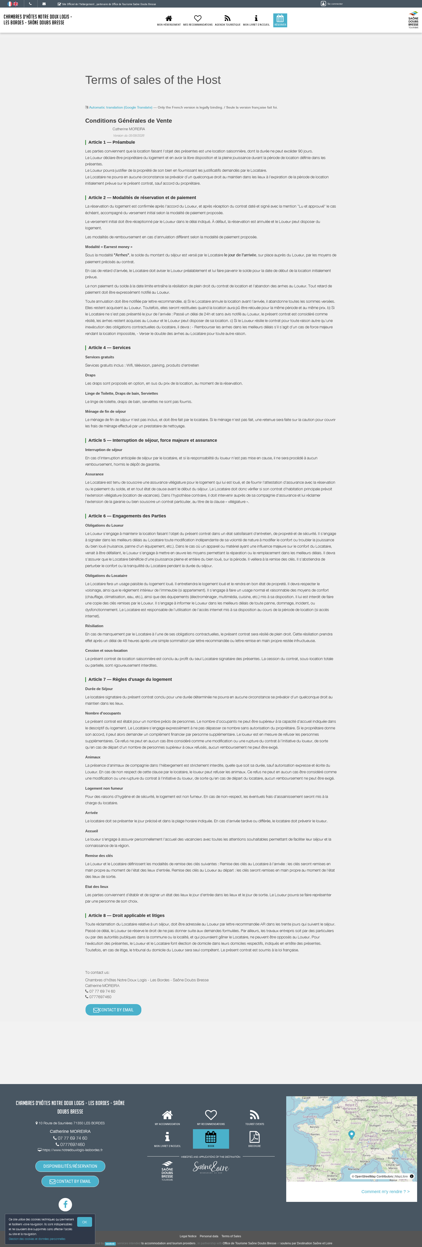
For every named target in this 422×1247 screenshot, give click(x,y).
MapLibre (401, 1176)
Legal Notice (188, 1236)
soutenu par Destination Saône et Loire (306, 1243)
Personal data (209, 1236)
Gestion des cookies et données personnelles (37, 1239)
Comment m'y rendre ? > (385, 1191)
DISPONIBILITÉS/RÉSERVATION (70, 1166)
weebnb (110, 1243)
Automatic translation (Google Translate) (120, 107)
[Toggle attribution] (412, 1176)
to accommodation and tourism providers (168, 1243)
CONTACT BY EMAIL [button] (116, 1009)
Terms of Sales (231, 1236)
